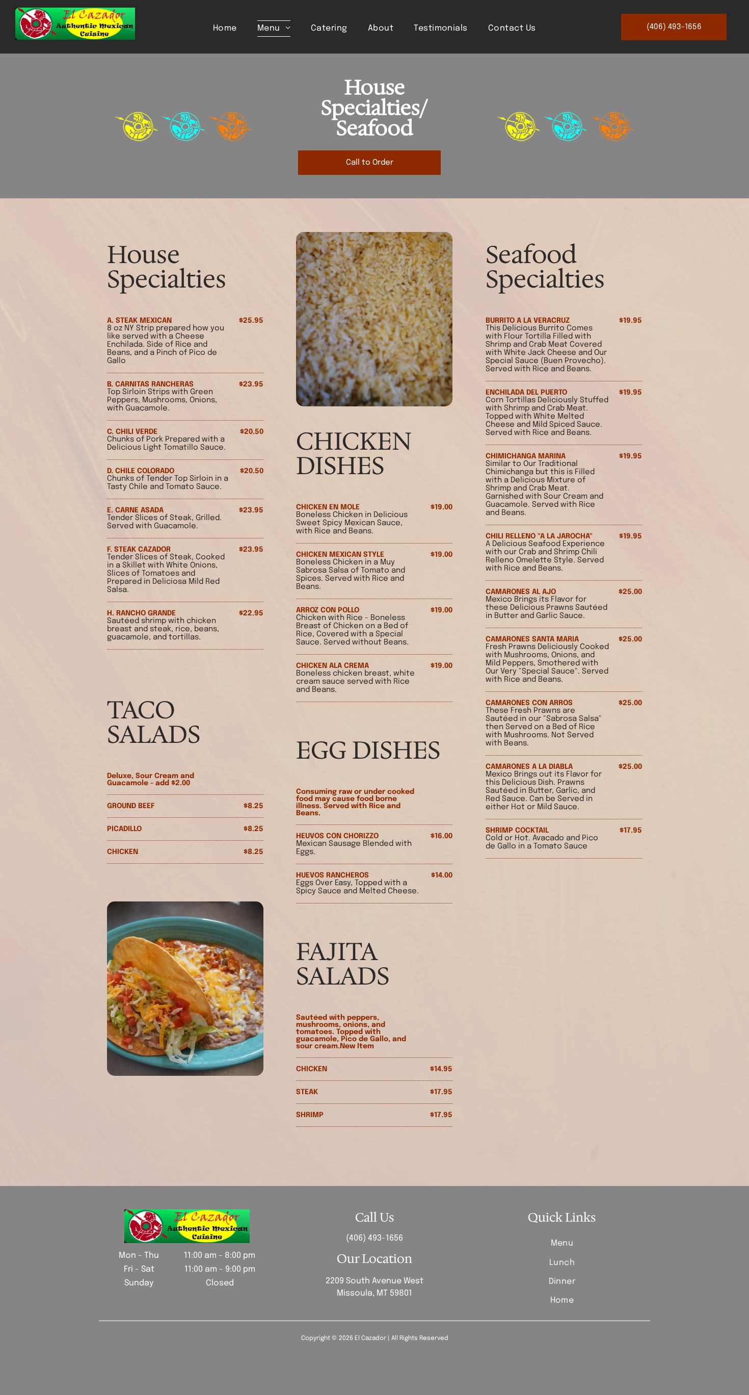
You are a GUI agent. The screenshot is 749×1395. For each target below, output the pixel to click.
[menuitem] (225, 28)
